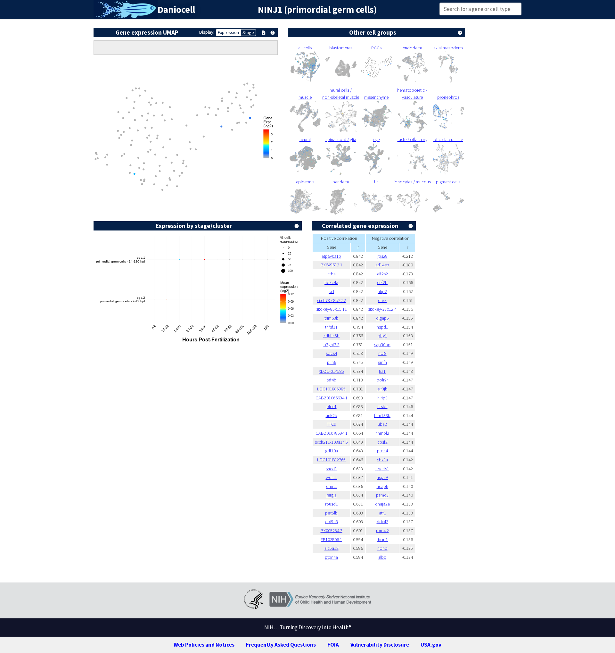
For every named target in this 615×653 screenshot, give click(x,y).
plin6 (331, 362)
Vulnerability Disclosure (379, 644)
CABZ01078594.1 (332, 433)
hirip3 (382, 398)
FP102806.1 (331, 539)
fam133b (382, 415)
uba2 (382, 424)
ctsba (382, 406)
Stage (248, 32)
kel (331, 291)
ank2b (331, 415)
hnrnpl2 (382, 433)
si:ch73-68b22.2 (331, 300)
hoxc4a (331, 282)
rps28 (382, 256)
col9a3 (331, 521)
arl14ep (382, 265)
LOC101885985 (331, 389)
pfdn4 (382, 451)
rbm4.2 (382, 530)
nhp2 (382, 291)
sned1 (331, 469)
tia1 (382, 371)
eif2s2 (382, 274)
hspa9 (382, 477)
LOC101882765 (331, 460)
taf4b (331, 380)
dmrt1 (331, 486)
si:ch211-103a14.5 (331, 442)
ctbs (331, 274)
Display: (206, 32)
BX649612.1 (331, 265)
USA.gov (431, 644)
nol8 (382, 353)
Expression (228, 32)
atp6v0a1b (331, 256)
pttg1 (382, 336)
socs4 (331, 353)
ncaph (382, 486)
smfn (382, 362)
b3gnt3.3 (332, 344)
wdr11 (331, 477)
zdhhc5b (331, 336)
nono (382, 548)
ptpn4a (331, 557)
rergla (331, 495)
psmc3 (382, 495)
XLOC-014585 (331, 371)
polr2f (382, 380)
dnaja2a (382, 504)
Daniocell (176, 9)
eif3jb (382, 389)
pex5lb (331, 513)
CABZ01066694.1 (332, 398)
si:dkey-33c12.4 (382, 309)
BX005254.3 (331, 530)
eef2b (382, 282)
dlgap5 (382, 318)
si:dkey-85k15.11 (331, 309)
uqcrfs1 (382, 469)
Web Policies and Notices (204, 644)
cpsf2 (382, 442)
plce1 (331, 406)
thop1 (382, 539)
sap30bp (382, 344)
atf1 (382, 513)
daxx (382, 300)
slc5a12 (331, 548)
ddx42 (382, 521)
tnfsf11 (331, 327)
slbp (382, 557)
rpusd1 (331, 504)
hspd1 (382, 327)
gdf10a (331, 451)
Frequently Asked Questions (281, 644)
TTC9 (331, 424)
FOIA (333, 644)
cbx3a (382, 460)
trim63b (331, 318)
